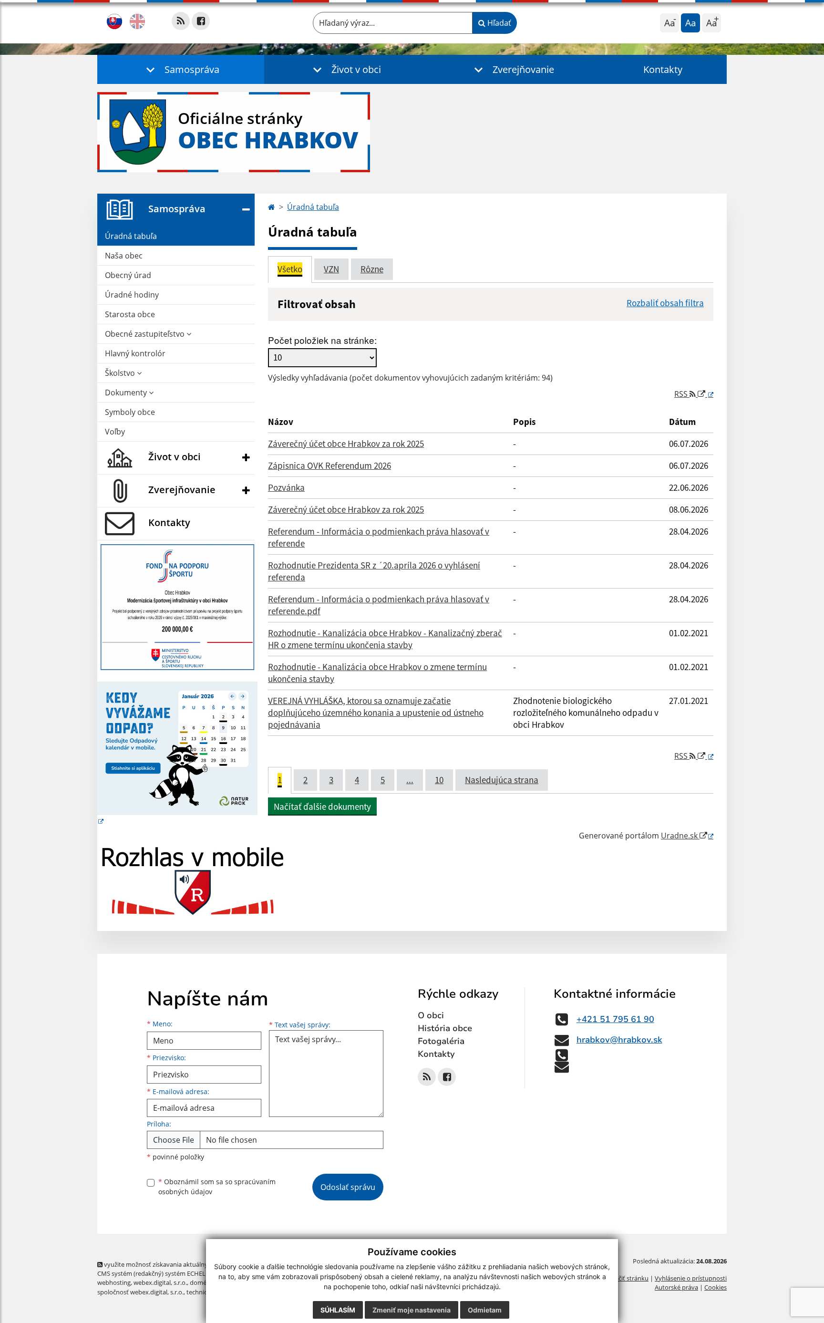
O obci (431, 1015)
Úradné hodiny (132, 294)
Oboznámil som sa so (217, 1186)
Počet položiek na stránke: (322, 340)
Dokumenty (127, 392)
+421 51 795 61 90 (615, 1019)
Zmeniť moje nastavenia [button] (411, 1310)
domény (201, 1282)
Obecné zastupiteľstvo (145, 334)
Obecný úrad (128, 275)
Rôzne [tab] (371, 269)
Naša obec (124, 255)
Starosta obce (130, 314)
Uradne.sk (680, 835)
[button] (180, 69)
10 (439, 780)
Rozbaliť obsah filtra (665, 303)
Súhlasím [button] (337, 1310)
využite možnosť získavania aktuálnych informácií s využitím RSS (194, 1264)
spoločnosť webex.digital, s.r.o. (140, 1292)
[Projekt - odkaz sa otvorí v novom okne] (177, 606)
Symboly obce (130, 412)
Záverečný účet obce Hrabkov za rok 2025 (346, 443)
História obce (445, 1028)
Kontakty (662, 69)
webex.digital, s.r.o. (160, 1282)
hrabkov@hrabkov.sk (619, 1039)
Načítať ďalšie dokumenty (322, 806)
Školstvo (121, 373)
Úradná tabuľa (131, 236)
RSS (682, 394)
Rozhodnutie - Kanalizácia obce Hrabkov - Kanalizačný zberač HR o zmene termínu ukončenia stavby (385, 639)
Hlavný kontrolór (135, 353)
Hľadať (498, 23)
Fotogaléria (441, 1041)
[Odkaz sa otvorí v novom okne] (181, 21)
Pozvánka (286, 487)
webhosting (114, 1282)
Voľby (115, 431)
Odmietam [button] (485, 1310)
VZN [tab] (331, 269)
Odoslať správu (347, 1187)
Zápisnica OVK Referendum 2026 (329, 465)
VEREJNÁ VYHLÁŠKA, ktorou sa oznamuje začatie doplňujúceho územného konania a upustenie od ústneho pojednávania (376, 712)
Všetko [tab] (290, 269)
